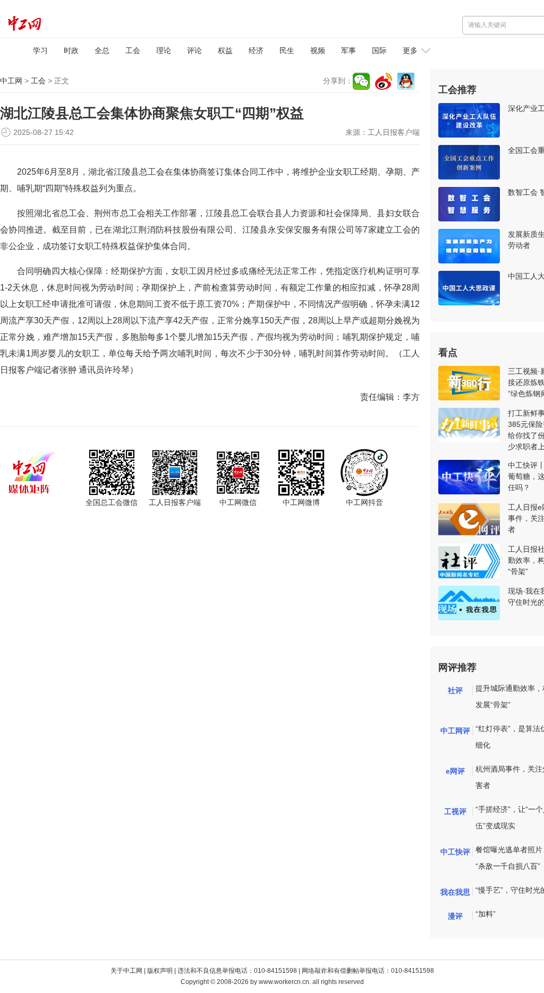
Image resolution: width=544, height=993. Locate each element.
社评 (455, 690)
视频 (317, 50)
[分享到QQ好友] (405, 81)
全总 (102, 50)
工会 (132, 50)
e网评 (455, 771)
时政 (71, 50)
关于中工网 (126, 970)
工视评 (455, 811)
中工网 (11, 80)
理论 (163, 50)
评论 (194, 50)
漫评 (455, 916)
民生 (286, 50)
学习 (40, 50)
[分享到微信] (361, 81)
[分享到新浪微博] (383, 81)
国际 (379, 50)
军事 (348, 50)
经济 (256, 50)
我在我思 (455, 892)
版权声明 (160, 970)
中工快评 (455, 852)
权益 (225, 50)
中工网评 (455, 730)
